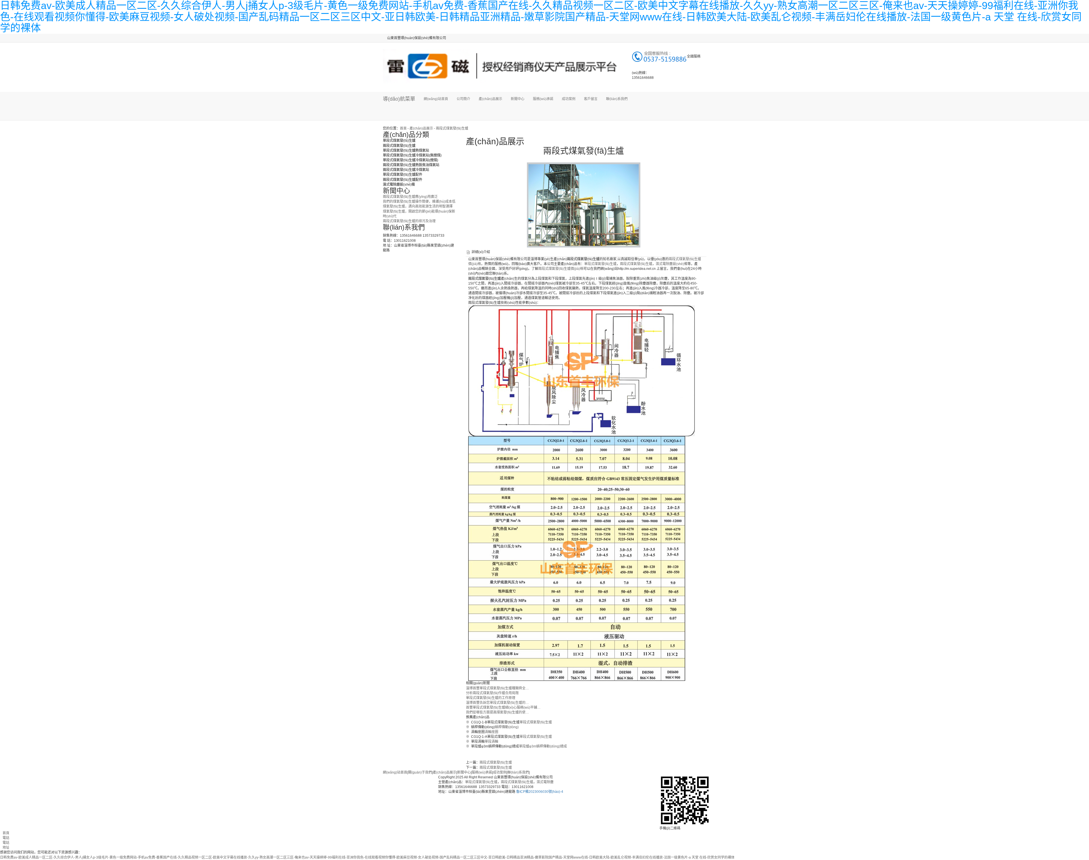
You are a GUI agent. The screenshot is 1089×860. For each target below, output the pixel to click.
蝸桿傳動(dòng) (507, 727)
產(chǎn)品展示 (490, 99)
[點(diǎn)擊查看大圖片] (583, 205)
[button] (490, 113)
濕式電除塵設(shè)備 (671, 264)
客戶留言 (591, 99)
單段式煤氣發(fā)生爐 (600, 264)
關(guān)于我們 (420, 772)
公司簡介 (463, 99)
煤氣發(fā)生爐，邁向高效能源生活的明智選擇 (418, 206)
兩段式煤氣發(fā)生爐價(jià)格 (560, 269)
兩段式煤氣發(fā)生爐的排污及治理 (409, 221)
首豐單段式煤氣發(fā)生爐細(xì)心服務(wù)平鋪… (503, 707)
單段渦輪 (491, 742)
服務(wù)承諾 (543, 99)
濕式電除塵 (545, 782)
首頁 (403, 128)
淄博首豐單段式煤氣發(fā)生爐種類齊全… (497, 688)
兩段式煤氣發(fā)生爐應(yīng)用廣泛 (410, 197)
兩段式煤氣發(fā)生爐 (452, 128)
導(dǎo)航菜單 (399, 99)
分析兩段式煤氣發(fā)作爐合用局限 (492, 693)
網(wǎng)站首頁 (436, 99)
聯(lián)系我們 (617, 99)
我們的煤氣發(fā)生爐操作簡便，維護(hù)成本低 (419, 202)
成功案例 (568, 99)
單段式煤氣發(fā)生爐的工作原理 (490, 698)
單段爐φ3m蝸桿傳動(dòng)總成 (543, 746)
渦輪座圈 (491, 732)
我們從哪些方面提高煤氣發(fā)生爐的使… (497, 712)
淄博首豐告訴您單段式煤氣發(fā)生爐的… (497, 703)
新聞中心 (517, 99)
